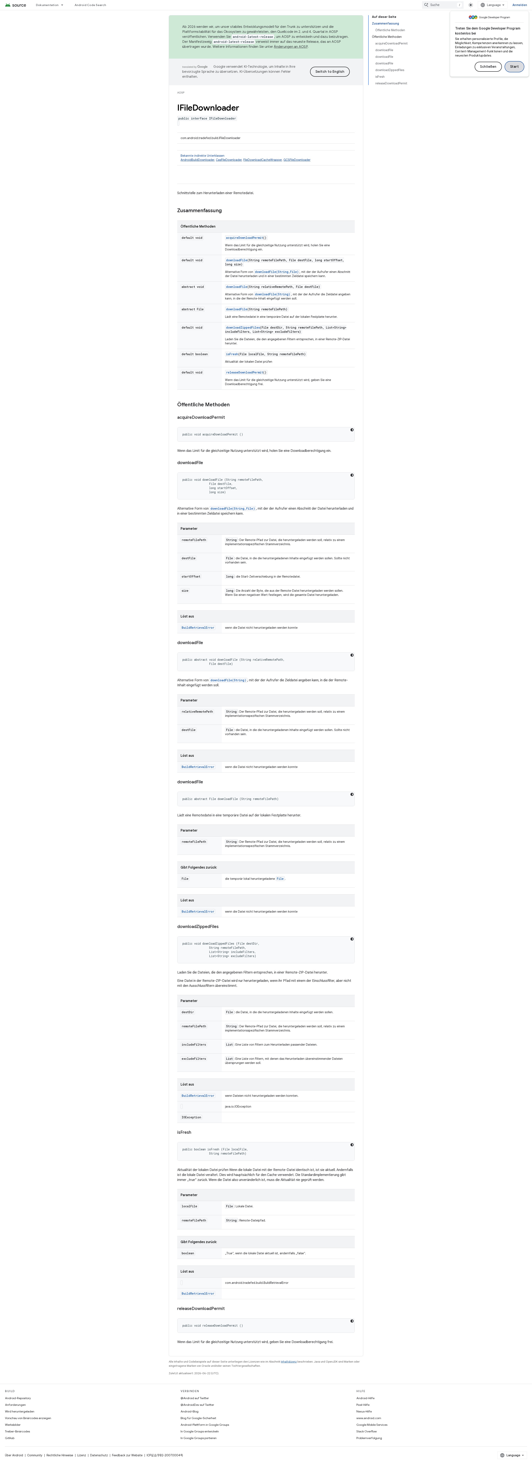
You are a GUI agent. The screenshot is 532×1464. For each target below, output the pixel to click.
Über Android (14, 1455)
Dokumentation (47, 5)
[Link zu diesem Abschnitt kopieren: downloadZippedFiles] (223, 926)
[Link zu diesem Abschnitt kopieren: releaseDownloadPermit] (229, 1308)
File (280, 879)
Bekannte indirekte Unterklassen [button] (245, 158)
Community (34, 1455)
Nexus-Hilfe (364, 1411)
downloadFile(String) (272, 294)
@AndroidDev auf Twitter (197, 1405)
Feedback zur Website (127, 1455)
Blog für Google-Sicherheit (198, 1418)
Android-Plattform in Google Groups (205, 1425)
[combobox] (443, 5)
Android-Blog (189, 1411)
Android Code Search (90, 5)
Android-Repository (18, 1398)
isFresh (232, 354)
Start (514, 67)
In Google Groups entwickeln (200, 1431)
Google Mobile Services (371, 1425)
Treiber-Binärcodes (17, 1431)
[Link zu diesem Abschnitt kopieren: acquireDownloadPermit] (229, 417)
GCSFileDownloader (296, 160)
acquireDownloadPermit (244, 238)
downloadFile (236, 260)
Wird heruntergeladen (19, 1411)
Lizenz (81, 1455)
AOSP (180, 92)
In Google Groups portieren (199, 1438)
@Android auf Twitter (195, 1398)
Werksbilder (13, 1425)
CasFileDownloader (229, 160)
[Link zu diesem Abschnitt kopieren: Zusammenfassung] (226, 210)
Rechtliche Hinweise (60, 1455)
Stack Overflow (366, 1431)
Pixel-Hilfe (362, 1405)
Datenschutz (99, 1455)
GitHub (9, 1438)
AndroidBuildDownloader (197, 160)
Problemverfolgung (369, 1438)
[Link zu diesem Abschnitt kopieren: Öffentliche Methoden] (234, 405)
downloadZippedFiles (243, 327)
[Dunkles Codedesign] (352, 429)
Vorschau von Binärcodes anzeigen (28, 1418)
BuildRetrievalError (198, 628)
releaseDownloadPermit (244, 372)
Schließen (488, 67)
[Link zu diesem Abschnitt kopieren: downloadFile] (207, 463)
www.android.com (368, 1418)
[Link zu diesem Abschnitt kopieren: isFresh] (195, 1132)
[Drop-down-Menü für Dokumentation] (64, 5)
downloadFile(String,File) (277, 272)
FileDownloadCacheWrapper (262, 160)
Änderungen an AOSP (291, 47)
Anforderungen (15, 1405)
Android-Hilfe (365, 1398)
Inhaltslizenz (289, 1361)
